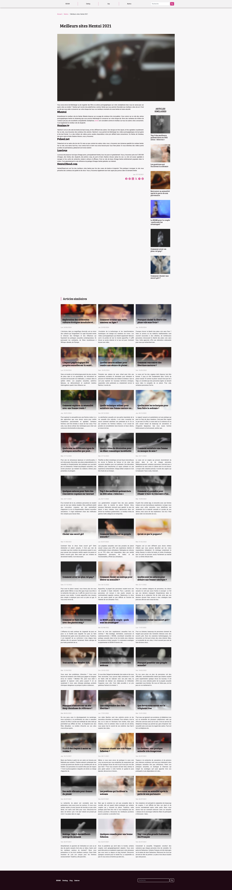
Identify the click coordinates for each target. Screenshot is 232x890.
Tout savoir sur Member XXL (76, 662)
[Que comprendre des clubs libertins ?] (116, 700)
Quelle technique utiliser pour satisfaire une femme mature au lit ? (115, 408)
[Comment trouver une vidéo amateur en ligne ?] (116, 314)
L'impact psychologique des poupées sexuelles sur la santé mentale (77, 365)
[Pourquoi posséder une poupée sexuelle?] (153, 657)
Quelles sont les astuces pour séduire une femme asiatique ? (152, 578)
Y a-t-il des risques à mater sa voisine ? (77, 749)
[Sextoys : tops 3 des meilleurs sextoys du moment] (78, 829)
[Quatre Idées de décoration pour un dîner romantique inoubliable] (116, 443)
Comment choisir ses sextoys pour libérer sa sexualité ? (116, 578)
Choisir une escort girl (73, 534)
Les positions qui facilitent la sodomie (159, 165)
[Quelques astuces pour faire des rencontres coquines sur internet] (78, 486)
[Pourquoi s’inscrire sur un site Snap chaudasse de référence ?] (78, 700)
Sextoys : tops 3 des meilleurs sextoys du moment (76, 835)
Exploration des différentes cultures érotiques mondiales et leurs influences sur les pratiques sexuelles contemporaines (79, 323)
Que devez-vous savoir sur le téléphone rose (151, 707)
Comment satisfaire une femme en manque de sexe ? (152, 449)
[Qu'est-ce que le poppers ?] (153, 529)
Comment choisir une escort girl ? (160, 277)
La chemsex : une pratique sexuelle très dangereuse (150, 749)
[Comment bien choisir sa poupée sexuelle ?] (116, 529)
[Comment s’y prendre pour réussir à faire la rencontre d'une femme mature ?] (153, 486)
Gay (108, 4)
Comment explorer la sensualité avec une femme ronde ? (78, 406)
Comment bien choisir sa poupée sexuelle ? (115, 535)
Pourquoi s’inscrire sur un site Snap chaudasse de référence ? (77, 707)
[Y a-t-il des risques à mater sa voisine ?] (78, 743)
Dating (88, 4)
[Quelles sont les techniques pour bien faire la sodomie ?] (153, 400)
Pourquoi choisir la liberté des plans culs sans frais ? (151, 321)
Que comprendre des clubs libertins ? (112, 707)
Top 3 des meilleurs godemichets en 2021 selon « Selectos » (159, 137)
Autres (129, 4)
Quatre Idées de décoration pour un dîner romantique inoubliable (115, 449)
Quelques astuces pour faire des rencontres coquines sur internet (78, 492)
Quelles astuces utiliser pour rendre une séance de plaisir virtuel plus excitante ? (113, 365)
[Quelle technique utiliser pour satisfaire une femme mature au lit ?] (116, 400)
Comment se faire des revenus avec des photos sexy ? (77, 621)
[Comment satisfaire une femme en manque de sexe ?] (153, 443)
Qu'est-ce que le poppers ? (149, 534)
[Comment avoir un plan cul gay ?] (160, 238)
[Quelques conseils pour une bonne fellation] (116, 829)
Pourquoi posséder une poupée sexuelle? (152, 664)
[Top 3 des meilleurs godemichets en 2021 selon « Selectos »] (160, 124)
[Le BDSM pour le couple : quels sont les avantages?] (160, 209)
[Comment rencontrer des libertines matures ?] (153, 357)
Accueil (59, 14)
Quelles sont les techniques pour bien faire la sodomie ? (152, 406)
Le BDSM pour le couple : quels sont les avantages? (160, 222)
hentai (97, 121)
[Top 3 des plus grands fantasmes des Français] (153, 829)
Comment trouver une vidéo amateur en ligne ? (113, 321)
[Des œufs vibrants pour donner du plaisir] (78, 786)
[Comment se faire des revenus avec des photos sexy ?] (78, 614)
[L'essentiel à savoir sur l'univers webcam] (116, 657)
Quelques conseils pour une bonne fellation (116, 835)
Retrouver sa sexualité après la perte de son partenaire (160, 193)
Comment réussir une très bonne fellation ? (115, 749)
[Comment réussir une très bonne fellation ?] (116, 743)
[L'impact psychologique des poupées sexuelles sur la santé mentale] (78, 357)
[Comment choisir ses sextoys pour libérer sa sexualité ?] (116, 571)
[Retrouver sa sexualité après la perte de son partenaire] (160, 180)
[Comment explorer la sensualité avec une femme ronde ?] (78, 400)
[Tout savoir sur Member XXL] (78, 657)
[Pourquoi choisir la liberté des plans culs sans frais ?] (153, 314)
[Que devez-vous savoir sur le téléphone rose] (153, 700)
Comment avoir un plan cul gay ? (158, 250)
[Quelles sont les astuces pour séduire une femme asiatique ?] (153, 571)
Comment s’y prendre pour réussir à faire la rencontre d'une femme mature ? (153, 494)
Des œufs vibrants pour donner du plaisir (78, 792)
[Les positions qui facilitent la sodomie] (160, 153)
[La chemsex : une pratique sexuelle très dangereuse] (153, 743)
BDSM (68, 4)
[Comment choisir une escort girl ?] (160, 265)
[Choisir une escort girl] (78, 529)
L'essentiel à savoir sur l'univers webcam (115, 664)
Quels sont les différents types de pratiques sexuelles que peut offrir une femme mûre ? (78, 451)
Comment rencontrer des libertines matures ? (149, 364)
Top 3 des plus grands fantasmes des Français (153, 835)
